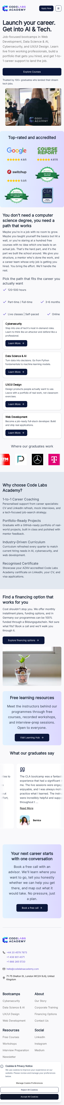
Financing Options (46, 1014)
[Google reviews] (17, 150)
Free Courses (11, 1037)
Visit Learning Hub (30, 737)
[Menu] (58, 8)
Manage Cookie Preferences (29, 1083)
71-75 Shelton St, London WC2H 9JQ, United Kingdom (30, 978)
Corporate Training (46, 1007)
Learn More (14, 343)
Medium (39, 1050)
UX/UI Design (11, 1014)
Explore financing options (21, 640)
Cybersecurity (11, 1000)
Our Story (40, 1000)
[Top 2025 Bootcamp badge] (47, 174)
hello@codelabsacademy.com (23, 968)
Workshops (10, 1043)
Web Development (14, 1020)
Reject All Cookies (29, 1090)
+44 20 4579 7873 (17, 952)
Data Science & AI (14, 1007)
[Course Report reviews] (47, 150)
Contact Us (41, 1020)
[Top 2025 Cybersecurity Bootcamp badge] (16, 195)
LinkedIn (40, 1037)
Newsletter (9, 1056)
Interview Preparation (16, 1050)
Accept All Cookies (29, 1096)
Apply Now (46, 8)
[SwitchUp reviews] (17, 172)
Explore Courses (32, 71)
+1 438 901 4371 (16, 957)
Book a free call (30, 907)
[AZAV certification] (47, 195)
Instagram (41, 1043)
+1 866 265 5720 (16, 961)
